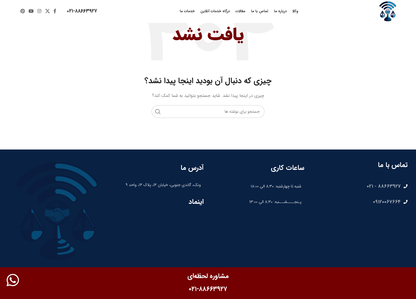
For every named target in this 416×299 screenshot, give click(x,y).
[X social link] (47, 11)
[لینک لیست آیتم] (359, 186)
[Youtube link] (31, 11)
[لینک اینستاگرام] (39, 11)
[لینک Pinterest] (22, 11)
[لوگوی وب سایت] (388, 11)
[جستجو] (157, 111)
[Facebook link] (55, 11)
